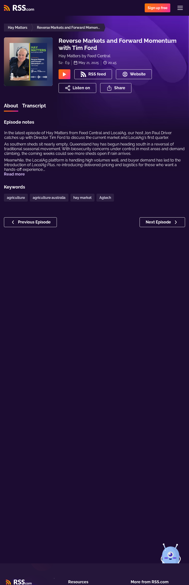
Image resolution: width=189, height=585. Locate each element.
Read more (14, 174)
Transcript (34, 106)
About (11, 106)
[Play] (64, 74)
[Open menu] (180, 8)
